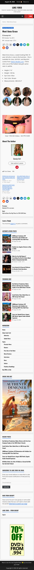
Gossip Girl (7, 35)
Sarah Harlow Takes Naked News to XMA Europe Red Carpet (6, 296)
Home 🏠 (19, 2)
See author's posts (17, 163)
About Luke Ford (6, 333)
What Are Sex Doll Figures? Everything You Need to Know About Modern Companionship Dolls (6, 259)
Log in (3, 515)
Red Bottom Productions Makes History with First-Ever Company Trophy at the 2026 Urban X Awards (6, 286)
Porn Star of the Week (8, 27)
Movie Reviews (8, 354)
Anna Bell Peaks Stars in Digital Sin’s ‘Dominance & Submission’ (23, 177)
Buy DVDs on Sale (6, 370)
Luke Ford (17, 7)
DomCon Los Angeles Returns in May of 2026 (6, 248)
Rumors (6, 347)
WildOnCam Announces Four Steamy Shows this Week (8, 177)
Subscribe (6, 487)
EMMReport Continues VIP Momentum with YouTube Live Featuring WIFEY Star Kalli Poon (6, 238)
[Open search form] (22, 16)
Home (3, 330)
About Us (26, 2)
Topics (4, 342)
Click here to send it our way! (18, 504)
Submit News (7, 339)
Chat (30, 16)
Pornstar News (7, 344)
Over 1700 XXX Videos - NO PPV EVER (17, 136)
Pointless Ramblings (9, 367)
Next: (14, 212)
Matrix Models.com (17, 62)
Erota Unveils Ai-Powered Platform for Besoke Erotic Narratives (6, 269)
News (5, 360)
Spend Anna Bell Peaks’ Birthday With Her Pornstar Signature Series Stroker (8, 187)
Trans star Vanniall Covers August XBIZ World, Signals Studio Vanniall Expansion (6, 317)
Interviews (6, 357)
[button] (2, 16)
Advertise (6, 335)
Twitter (6, 363)
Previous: (8, 207)
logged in (13, 223)
